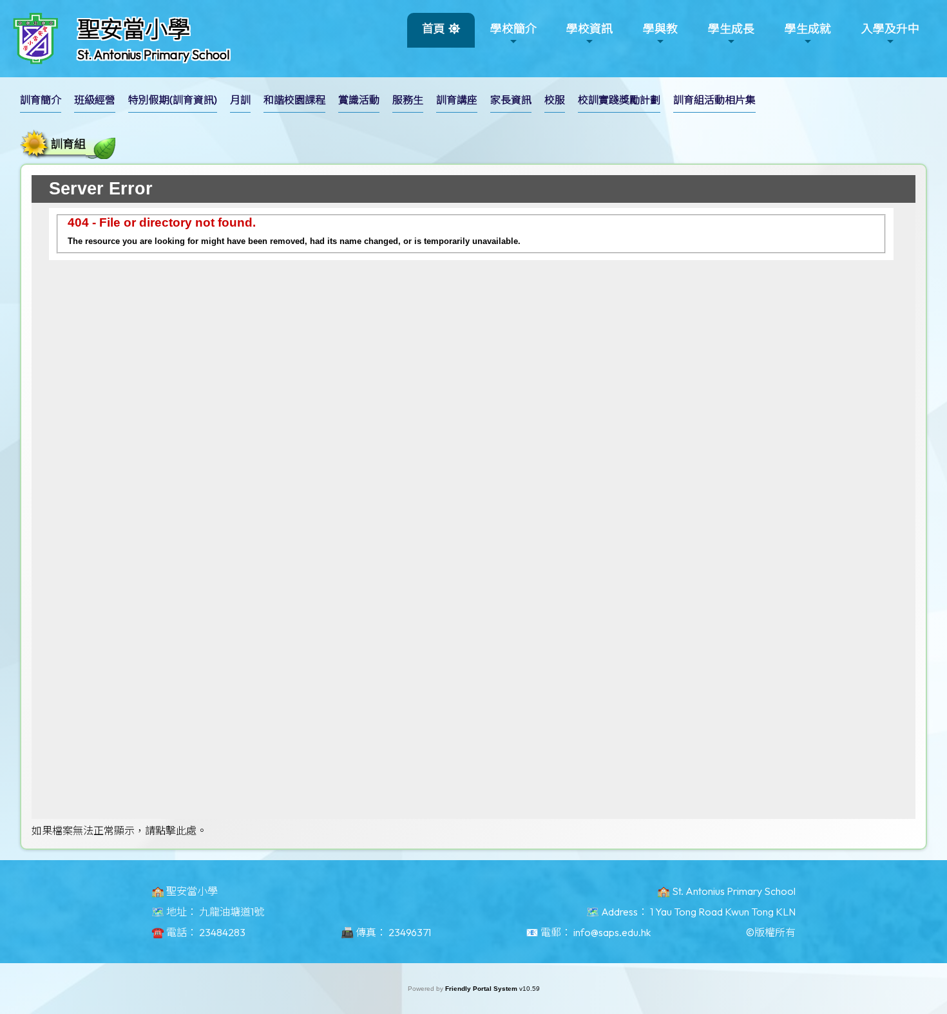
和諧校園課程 (294, 99)
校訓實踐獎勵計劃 (619, 99)
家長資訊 (510, 99)
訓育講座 (456, 99)
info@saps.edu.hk (612, 932)
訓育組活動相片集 (714, 99)
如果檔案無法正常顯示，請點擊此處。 (119, 830)
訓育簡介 (40, 99)
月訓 (240, 99)
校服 (554, 99)
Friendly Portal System (482, 988)
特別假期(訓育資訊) (172, 99)
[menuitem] (40, 100)
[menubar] (394, 103)
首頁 (433, 28)
